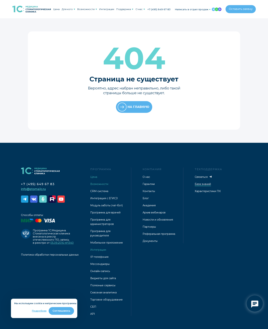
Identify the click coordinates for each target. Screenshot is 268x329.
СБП (93, 306)
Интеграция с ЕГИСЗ (104, 198)
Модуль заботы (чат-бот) (106, 205)
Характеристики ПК (208, 191)
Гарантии (149, 184)
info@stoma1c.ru (33, 189)
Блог (146, 198)
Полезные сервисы (102, 285)
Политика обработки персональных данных (50, 254)
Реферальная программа (159, 234)
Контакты (149, 191)
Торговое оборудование (106, 299)
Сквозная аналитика (103, 292)
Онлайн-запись (100, 271)
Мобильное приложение (106, 242)
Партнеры (149, 226)
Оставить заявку (241, 9)
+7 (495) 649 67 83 (158, 9)
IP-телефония (99, 257)
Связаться (201, 177)
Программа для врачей (105, 212)
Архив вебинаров (154, 212)
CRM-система (99, 191)
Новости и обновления (158, 219)
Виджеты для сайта (103, 278)
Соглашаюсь (61, 310)
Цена (56, 9)
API (92, 313)
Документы (150, 241)
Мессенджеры (100, 264)
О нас (139, 9)
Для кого (67, 9)
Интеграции (106, 9)
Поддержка (123, 9)
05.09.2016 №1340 (62, 242)
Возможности (86, 9)
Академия (149, 205)
